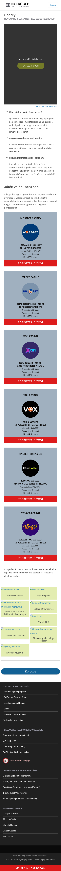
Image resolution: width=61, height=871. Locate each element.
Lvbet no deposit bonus (14, 703)
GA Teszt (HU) (9, 741)
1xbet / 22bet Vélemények (15, 793)
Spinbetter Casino (30, 454)
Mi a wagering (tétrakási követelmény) (20, 798)
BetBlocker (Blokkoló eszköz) (16, 752)
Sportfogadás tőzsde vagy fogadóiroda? (21, 787)
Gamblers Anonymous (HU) (16, 735)
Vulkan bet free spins (13, 720)
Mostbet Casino (30, 218)
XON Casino (30, 336)
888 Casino (8, 836)
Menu (53, 5)
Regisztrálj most (30, 263)
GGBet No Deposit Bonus (16, 697)
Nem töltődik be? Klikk (46, 106)
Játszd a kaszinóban (30, 868)
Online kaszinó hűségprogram (17, 776)
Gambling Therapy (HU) (14, 746)
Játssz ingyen (31, 66)
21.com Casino (10, 819)
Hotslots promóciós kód (15, 714)
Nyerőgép (20, 4)
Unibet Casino (9, 830)
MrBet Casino (30, 277)
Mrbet (6, 708)
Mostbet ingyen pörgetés (15, 691)
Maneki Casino (10, 825)
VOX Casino (30, 395)
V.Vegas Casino (30, 512)
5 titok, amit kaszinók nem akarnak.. (19, 781)
